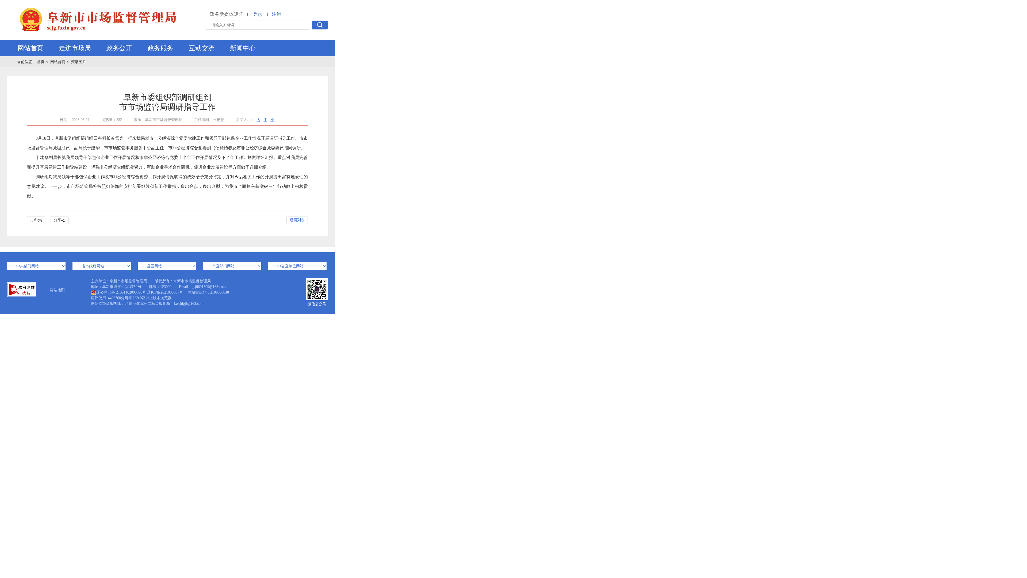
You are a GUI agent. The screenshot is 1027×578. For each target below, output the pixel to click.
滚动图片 (78, 62)
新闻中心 (243, 48)
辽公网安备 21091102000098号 (121, 292)
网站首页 (30, 48)
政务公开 (119, 48)
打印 (34, 220)
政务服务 (160, 48)
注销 (276, 14)
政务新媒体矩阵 (226, 14)
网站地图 (57, 290)
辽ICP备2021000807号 (165, 292)
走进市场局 (75, 48)
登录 (257, 14)
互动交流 (201, 48)
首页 (41, 62)
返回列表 (297, 220)
